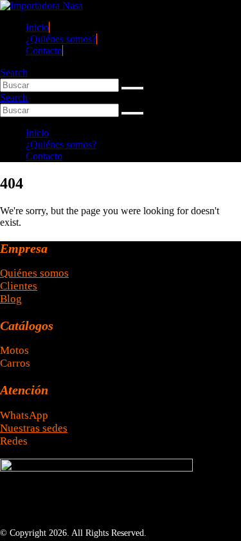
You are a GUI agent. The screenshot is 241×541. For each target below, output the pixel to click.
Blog (11, 299)
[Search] (132, 88)
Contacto (44, 50)
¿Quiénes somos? (61, 38)
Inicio (37, 27)
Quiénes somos (34, 273)
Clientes (18, 286)
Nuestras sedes (33, 428)
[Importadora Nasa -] (41, 5)
